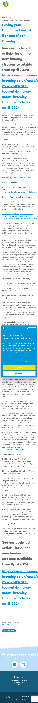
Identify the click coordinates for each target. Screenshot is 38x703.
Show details (27, 361)
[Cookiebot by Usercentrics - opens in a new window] (27, 328)
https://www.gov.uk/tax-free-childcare (16, 177)
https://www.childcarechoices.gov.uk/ (16, 449)
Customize (18, 373)
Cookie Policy (23, 699)
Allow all (19, 367)
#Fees (9, 625)
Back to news (9, 631)
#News (4, 625)
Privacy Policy (14, 699)
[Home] (6, 5)
